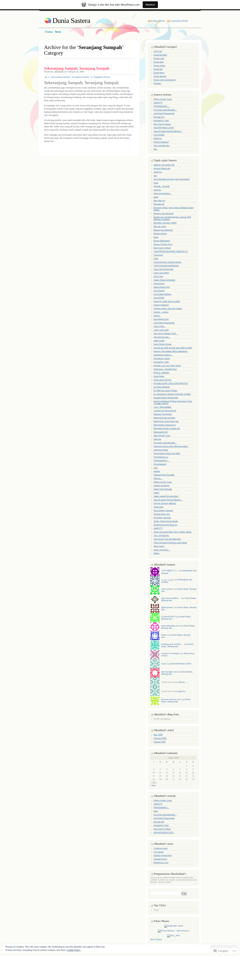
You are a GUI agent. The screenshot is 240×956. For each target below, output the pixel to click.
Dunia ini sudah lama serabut (167, 301)
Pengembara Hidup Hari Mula (167, 453)
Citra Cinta (158, 276)
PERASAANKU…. (162, 106)
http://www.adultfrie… (170, 598)
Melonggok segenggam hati (166, 421)
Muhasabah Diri (161, 432)
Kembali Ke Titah (161, 120)
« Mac (153, 785)
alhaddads (59, 72)
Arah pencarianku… (163, 193)
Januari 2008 (159, 742)
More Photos (156, 939)
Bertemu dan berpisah (164, 213)
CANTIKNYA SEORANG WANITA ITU (171, 251)
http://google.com (169, 672)
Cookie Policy (74, 950)
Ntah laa (157, 439)
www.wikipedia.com (170, 626)
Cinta (156, 258)
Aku (155, 149)
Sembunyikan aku (162, 514)
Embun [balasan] (161, 142)
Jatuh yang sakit (161, 330)
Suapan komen (160, 859)
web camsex (167, 589)
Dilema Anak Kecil (162, 287)
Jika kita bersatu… (162, 337)
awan (156, 197)
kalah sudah (159, 340)
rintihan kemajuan (162, 485)
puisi (156, 468)
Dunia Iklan (159, 62)
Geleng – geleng (161, 312)
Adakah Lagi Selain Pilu (164, 165)
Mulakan (150, 4)
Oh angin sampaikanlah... (165, 815)
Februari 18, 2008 (76, 72)
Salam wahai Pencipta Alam (166, 496)
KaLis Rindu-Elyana (162, 344)
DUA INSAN (159, 135)
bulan (156, 237)
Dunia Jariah (159, 65)
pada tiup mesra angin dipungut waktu (171, 446)
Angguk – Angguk (162, 186)
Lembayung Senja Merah (165, 410)
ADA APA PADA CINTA (164, 128)
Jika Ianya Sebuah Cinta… (166, 333)
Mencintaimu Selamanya (165, 425)
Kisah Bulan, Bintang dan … (177, 645)
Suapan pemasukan (163, 855)
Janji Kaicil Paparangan (164, 113)
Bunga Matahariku (162, 241)
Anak (156, 183)
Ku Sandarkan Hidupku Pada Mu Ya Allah (172, 394)
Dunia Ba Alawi (160, 55)
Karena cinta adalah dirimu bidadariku (171, 351)
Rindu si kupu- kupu (163, 99)
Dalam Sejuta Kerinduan (164, 280)
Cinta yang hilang (161, 273)
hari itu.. (157, 315)
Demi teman (159, 283)
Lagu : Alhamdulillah (162, 407)
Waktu (156, 553)
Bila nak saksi (160, 226)
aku (155, 175)
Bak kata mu (159, 200)
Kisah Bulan (159, 376)
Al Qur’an (158, 51)
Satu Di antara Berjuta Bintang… (168, 131)
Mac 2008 (158, 735)
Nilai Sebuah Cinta (162, 435)
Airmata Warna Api (162, 168)
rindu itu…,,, (183, 682)
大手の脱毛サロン (169, 570)
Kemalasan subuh (162, 358)
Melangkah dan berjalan (164, 418)
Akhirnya (158, 138)
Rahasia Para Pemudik (164, 475)
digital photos (167, 607)
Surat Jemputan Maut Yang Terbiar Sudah (172, 532)
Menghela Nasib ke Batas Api (167, 428)
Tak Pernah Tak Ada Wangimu (167, 539)
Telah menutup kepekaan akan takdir (170, 542)
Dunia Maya (159, 73)
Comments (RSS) (179, 21)
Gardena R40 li (168, 616)
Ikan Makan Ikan (161, 319)
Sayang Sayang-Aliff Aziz (165, 503)
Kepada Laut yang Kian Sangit (167, 365)
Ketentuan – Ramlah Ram (165, 369)
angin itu (157, 190)
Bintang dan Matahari (163, 230)
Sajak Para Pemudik (163, 489)
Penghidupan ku (161, 457)
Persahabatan (160, 464)
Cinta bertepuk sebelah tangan (167, 262)
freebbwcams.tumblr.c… (172, 644)
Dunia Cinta (159, 58)
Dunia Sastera (71, 20)
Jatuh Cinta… (160, 326)
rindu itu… (158, 478)
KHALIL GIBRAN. (162, 373)
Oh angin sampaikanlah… (165, 110)
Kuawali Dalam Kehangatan (166, 398)
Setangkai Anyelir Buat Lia (165, 525)
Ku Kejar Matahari (162, 387)
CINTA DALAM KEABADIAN (166, 266)
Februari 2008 (160, 738)
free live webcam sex (171, 699)
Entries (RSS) (158, 21)
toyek (163, 664)
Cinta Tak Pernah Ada (163, 269)
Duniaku (157, 83)
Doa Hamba (159, 291)
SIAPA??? (158, 103)
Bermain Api (159, 117)
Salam (156, 493)
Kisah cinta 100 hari (162, 380)
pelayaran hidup (161, 450)
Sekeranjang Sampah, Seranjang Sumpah (76, 68)
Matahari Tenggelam (163, 414)
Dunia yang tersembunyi (165, 80)
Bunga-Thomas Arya (163, 244)
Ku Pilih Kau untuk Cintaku (165, 390)
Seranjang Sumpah (80, 77)
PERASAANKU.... (162, 807)
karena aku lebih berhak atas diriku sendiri (173, 348)
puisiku (157, 471)
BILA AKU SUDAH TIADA (165, 223)
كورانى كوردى (167, 579)
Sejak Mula (159, 507)
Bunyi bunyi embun (162, 124)
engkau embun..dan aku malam (168, 308)
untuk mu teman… (162, 550)
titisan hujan (159, 546)
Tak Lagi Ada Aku (161, 145)
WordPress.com (161, 862)
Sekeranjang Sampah (60, 77)
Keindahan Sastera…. (163, 355)
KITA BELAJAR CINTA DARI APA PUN (171, 383)
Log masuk (159, 852)
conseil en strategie (170, 653)
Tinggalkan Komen (101, 77)
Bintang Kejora (160, 233)
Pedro (164, 635)
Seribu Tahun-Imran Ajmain (166, 521)
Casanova (158, 255)
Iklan (156, 811)
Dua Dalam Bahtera (162, 294)
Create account (161, 848)
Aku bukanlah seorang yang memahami (172, 179)
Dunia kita (158, 69)
